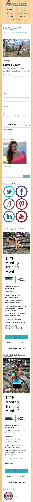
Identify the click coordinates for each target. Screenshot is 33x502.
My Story (23, 13)
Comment (6, 75)
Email (5, 100)
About (9, 13)
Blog (23, 10)
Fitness (23, 16)
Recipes (9, 16)
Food (16, 496)
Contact (16, 20)
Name (5, 93)
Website (5, 106)
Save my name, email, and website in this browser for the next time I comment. (15, 117)
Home (9, 10)
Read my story (7, 166)
